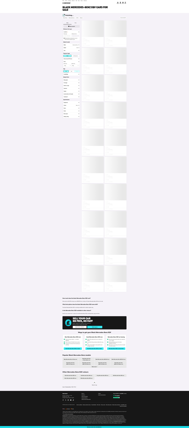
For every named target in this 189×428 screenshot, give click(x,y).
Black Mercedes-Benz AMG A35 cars (102, 359)
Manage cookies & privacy (87, 404)
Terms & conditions (79, 404)
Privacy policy (103, 404)
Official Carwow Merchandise (86, 399)
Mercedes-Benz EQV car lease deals (116, 348)
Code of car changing (123, 406)
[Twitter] (65, 400)
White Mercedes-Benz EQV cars (86, 378)
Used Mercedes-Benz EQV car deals (94, 348)
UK (64, 408)
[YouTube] (71, 400)
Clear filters (65, 17)
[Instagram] (68, 400)
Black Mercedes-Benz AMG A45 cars (118, 359)
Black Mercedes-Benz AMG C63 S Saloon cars (118, 363)
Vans (79, 0)
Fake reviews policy (109, 404)
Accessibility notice (123, 404)
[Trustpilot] (119, 396)
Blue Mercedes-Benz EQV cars (70, 375)
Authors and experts (85, 396)
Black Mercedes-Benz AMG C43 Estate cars (86, 363)
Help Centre (65, 393)
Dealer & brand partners (102, 394)
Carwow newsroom (84, 397)
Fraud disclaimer (93, 404)
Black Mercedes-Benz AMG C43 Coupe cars (70, 363)
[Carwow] (66, 3)
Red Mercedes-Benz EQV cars (118, 375)
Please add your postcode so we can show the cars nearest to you (71, 39)
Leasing (69, 0)
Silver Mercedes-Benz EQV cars (70, 378)
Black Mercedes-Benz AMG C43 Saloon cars (102, 363)
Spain (73, 408)
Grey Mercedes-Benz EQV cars (102, 375)
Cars (67, 22)
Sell (76, 0)
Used (66, 0)
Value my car (94, 327)
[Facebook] (63, 400)
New (63, 0)
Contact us (83, 394)
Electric (73, 0)
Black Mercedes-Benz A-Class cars (70, 359)
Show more (94, 366)
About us (83, 393)
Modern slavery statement (116, 404)
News (82, 0)
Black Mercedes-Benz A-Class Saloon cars (86, 359)
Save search (72, 26)
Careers (99, 393)
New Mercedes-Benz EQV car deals (73, 348)
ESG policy (98, 404)
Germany (68, 408)
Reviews (85, 0)
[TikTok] (73, 400)
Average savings (65, 415)
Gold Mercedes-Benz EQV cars (86, 375)
